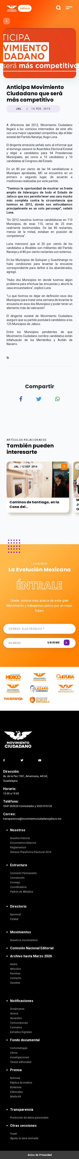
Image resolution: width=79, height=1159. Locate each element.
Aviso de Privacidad (40, 1155)
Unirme (53, 642)
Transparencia (21, 1110)
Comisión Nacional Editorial (32, 948)
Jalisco (25, 8)
